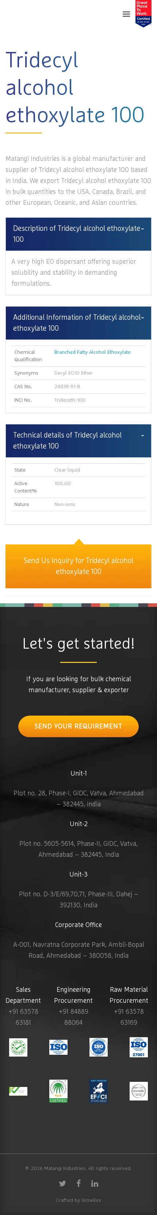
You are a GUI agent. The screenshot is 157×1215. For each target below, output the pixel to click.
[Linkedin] (94, 1183)
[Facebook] (78, 1183)
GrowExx (91, 1200)
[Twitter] (62, 1183)
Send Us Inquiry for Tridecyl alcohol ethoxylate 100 (78, 566)
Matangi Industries (64, 1168)
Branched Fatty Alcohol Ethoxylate (92, 352)
